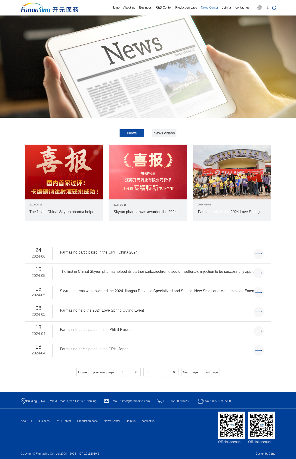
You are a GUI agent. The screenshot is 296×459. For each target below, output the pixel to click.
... (161, 372)
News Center (209, 7)
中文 (266, 7)
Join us (227, 7)
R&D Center (164, 7)
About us (129, 7)
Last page (211, 372)
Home (116, 7)
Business (145, 7)
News (132, 133)
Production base (186, 7)
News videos (164, 133)
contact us (242, 7)
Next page (190, 372)
